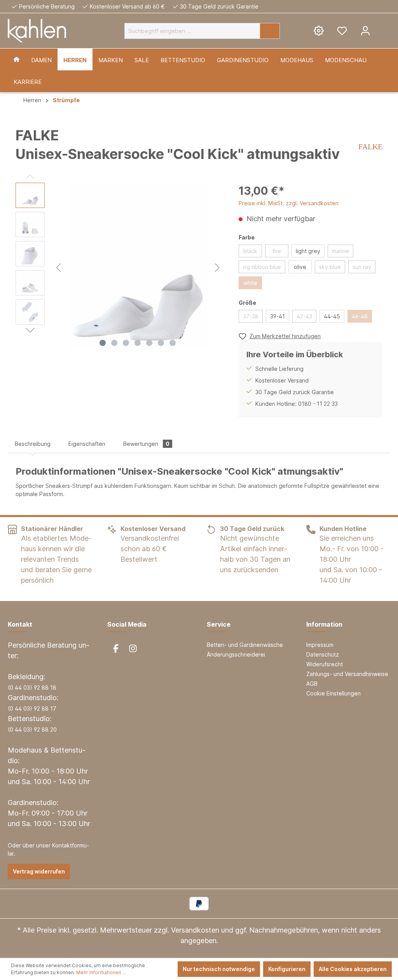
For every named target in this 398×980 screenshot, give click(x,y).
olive (300, 267)
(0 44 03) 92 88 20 (32, 729)
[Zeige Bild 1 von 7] (103, 343)
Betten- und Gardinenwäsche (245, 644)
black (250, 251)
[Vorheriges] (58, 266)
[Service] (318, 30)
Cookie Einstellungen (333, 693)
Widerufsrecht (324, 664)
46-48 (360, 316)
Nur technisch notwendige (219, 969)
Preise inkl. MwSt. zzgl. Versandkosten (289, 203)
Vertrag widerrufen (39, 871)
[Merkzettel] (342, 30)
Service (218, 624)
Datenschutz (322, 654)
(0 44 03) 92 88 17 (32, 708)
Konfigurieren (286, 969)
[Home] (16, 59)
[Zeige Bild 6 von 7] (161, 343)
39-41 (277, 316)
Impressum (319, 644)
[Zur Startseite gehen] (37, 30)
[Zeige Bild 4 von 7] (137, 343)
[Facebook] (116, 648)
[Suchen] (270, 31)
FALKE (370, 146)
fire (276, 251)
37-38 (250, 316)
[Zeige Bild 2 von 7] (114, 343)
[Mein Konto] (365, 30)
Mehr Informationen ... (101, 972)
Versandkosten (195, 930)
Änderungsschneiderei (236, 654)
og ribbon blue (262, 267)
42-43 (304, 316)
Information (324, 624)
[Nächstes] (217, 266)
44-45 (332, 316)
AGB (312, 683)
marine (340, 251)
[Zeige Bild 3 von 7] (126, 343)
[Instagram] (133, 648)
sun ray (362, 267)
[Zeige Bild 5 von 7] (149, 343)
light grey (308, 251)
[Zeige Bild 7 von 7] (172, 343)
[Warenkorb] (383, 27)
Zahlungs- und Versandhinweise (347, 674)
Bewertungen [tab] (146, 443)
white (250, 283)
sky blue (330, 267)
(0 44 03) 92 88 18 (32, 687)
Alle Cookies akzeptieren (353, 969)
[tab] (33, 444)
